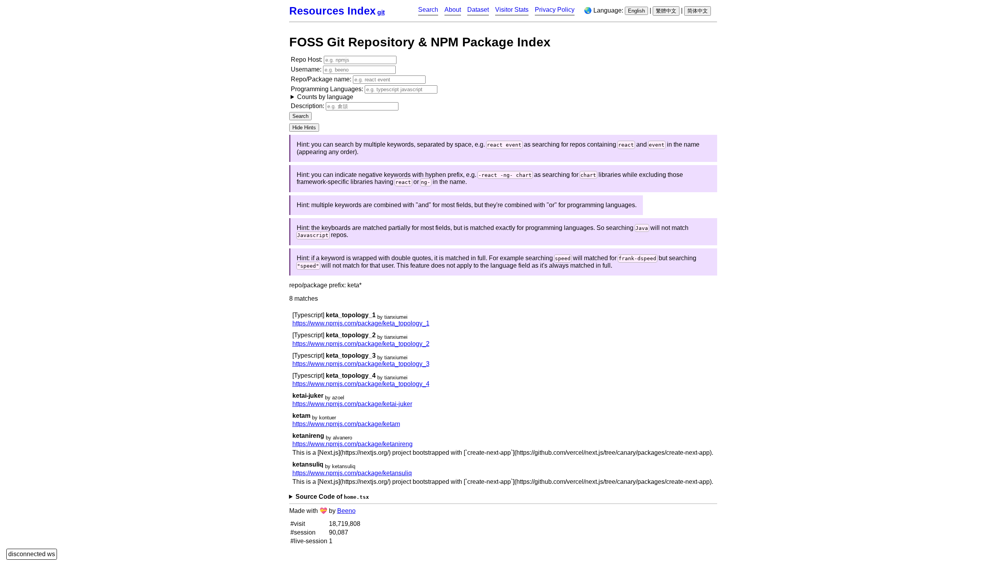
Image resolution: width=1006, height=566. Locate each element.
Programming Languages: (328, 93)
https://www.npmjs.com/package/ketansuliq (352, 473)
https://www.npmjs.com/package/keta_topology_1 (361, 323)
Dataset (478, 9)
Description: (308, 106)
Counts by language (325, 97)
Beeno (346, 510)
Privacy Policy (555, 9)
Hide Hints (304, 127)
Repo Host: (307, 59)
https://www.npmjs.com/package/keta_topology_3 (361, 363)
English (636, 11)
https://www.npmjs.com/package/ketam (346, 424)
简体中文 (697, 11)
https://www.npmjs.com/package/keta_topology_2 (361, 343)
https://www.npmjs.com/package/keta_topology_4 (361, 383)
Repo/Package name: (322, 79)
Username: (307, 69)
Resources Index (332, 11)
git (381, 12)
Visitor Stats (512, 9)
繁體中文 (666, 11)
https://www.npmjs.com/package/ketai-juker (352, 404)
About (452, 9)
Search (428, 9)
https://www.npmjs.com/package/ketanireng (352, 444)
